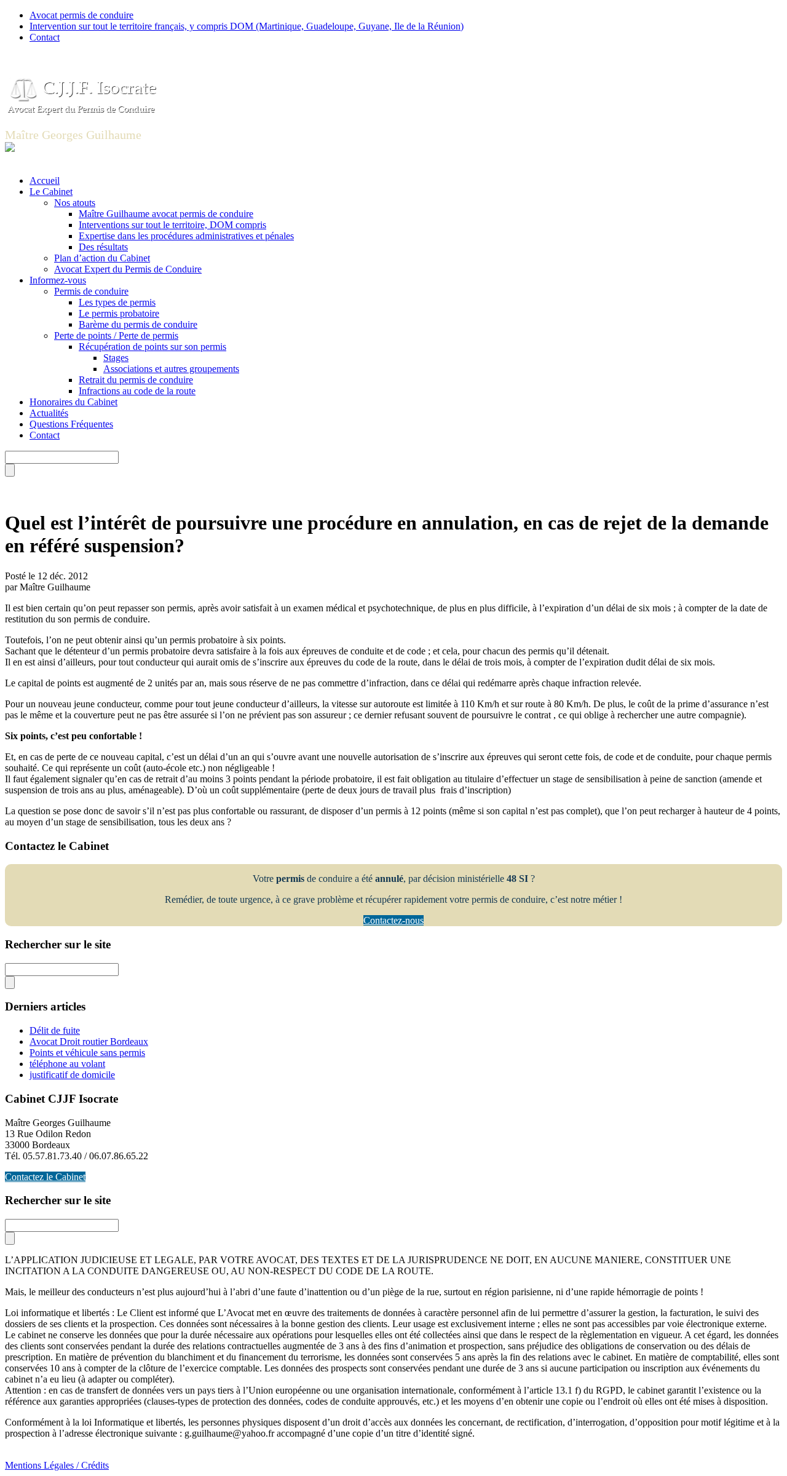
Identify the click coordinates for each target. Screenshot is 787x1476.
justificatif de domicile (72, 1074)
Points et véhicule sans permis (87, 1052)
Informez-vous (58, 280)
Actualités (49, 413)
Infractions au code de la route (137, 391)
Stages (116, 357)
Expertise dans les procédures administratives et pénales (186, 236)
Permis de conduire (91, 291)
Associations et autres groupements (171, 368)
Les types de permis (117, 302)
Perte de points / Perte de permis (116, 335)
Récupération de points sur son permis (152, 346)
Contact (45, 37)
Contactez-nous (393, 920)
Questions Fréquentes (71, 424)
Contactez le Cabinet (45, 1177)
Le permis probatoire (119, 313)
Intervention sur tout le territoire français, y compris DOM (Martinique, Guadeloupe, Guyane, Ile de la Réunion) (247, 26)
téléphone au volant (67, 1063)
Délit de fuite (55, 1030)
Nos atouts (74, 202)
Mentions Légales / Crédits (57, 1465)
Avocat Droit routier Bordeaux (89, 1041)
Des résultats (103, 247)
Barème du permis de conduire (138, 324)
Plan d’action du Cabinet (102, 258)
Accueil (45, 180)
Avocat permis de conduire (81, 15)
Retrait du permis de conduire (136, 380)
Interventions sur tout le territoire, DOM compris (172, 225)
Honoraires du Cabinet (73, 402)
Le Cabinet (51, 191)
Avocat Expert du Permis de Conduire (128, 269)
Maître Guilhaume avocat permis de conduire (166, 213)
